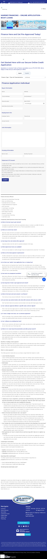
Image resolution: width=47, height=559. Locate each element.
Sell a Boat (3, 512)
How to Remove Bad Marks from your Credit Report (14, 462)
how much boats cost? (12, 466)
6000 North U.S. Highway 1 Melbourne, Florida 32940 (36, 513)
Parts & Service (4, 510)
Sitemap (38, 552)
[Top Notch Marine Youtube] (23, 526)
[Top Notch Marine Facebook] (19, 526)
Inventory (3, 508)
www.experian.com (11, 451)
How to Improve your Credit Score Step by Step (13, 464)
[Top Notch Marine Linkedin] (26, 526)
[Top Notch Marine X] (21, 526)
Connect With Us (23, 522)
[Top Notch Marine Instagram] (28, 526)
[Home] (23, 499)
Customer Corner (5, 513)
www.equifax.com (10, 449)
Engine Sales (4, 515)
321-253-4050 (30, 516)
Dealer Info (3, 517)
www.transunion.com (13, 453)
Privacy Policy (23, 552)
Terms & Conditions (31, 552)
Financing (3, 518)
